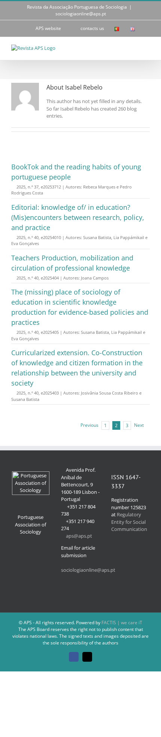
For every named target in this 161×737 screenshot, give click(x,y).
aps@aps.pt (79, 535)
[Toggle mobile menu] (147, 48)
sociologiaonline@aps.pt (80, 13)
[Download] (13, 187)
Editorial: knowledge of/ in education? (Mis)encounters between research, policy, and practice (77, 217)
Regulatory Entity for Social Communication (129, 521)
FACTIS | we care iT (121, 622)
